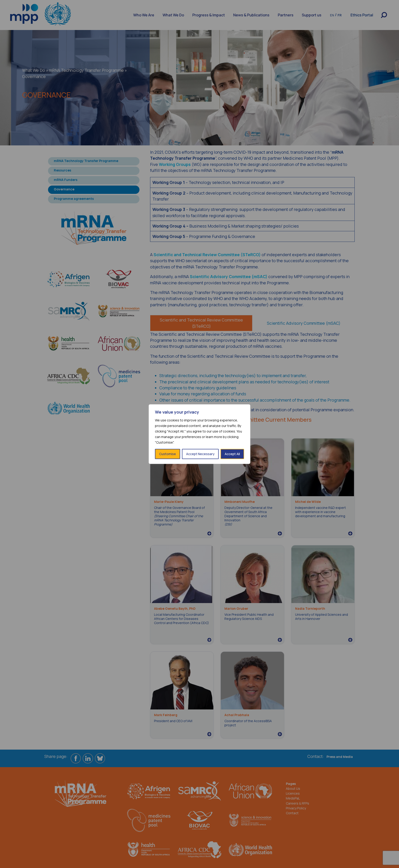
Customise (167, 454)
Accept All (232, 454)
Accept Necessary (200, 454)
